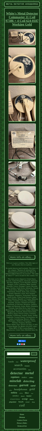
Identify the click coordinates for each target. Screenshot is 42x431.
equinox (15, 377)
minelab (15, 381)
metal (29, 373)
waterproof (28, 361)
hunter (29, 396)
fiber (27, 393)
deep (33, 402)
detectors (13, 385)
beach (21, 402)
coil (22, 405)
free (17, 362)
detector (16, 373)
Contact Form (22, 420)
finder (32, 399)
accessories (19, 368)
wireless (15, 395)
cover (28, 402)
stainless (15, 399)
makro (24, 377)
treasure (27, 366)
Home (22, 414)
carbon (21, 393)
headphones (20, 389)
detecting (28, 381)
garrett (23, 385)
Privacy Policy (22, 423)
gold (32, 389)
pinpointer (12, 402)
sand (32, 385)
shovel (22, 396)
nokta (14, 392)
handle (11, 361)
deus (29, 369)
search (18, 365)
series (10, 390)
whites (31, 377)
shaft (32, 393)
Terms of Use (22, 426)
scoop (25, 398)
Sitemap (22, 417)
